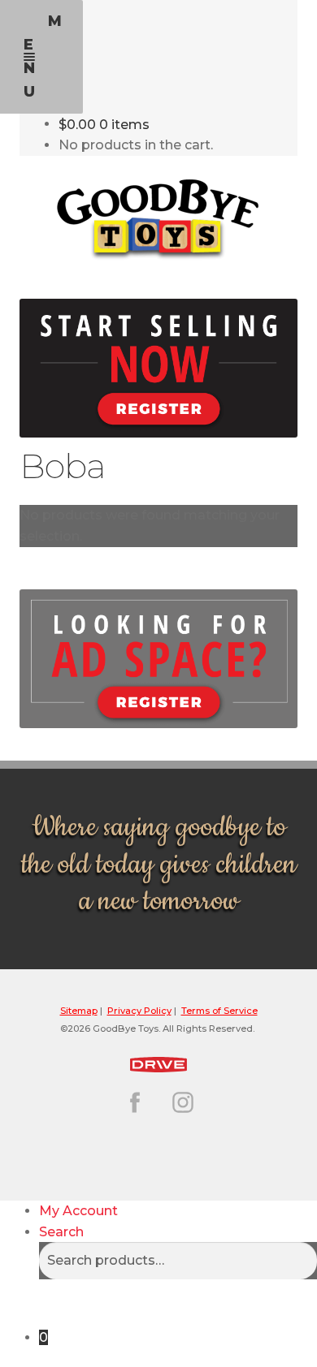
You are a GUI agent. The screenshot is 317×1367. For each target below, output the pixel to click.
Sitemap (79, 1010)
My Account (78, 1210)
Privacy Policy (139, 1010)
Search (61, 1232)
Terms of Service (219, 1010)
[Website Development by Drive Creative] (158, 1062)
